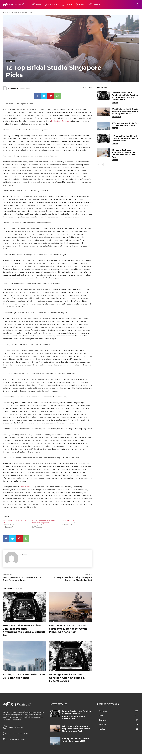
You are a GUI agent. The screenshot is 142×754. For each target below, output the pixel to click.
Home (5, 12)
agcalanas (14, 88)
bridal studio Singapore (61, 121)
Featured (10, 61)
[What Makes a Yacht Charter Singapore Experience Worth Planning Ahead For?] (70, 607)
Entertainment (54, 621)
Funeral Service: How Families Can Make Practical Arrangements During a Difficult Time (24, 630)
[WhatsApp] (57, 96)
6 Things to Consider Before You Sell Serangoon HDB (24, 676)
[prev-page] (98, 164)
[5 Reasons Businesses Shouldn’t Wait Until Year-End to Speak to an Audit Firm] (103, 152)
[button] (137, 4)
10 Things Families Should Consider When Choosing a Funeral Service (67, 677)
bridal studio (24, 487)
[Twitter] (44, 96)
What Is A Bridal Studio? (71, 520)
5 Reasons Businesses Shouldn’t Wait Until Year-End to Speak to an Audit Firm (124, 153)
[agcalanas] (5, 88)
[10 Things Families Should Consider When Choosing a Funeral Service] (70, 656)
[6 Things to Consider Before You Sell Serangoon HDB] (24, 656)
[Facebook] (37, 96)
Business (115, 160)
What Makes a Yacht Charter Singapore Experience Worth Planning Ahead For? (68, 628)
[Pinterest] (50, 96)
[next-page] (102, 164)
